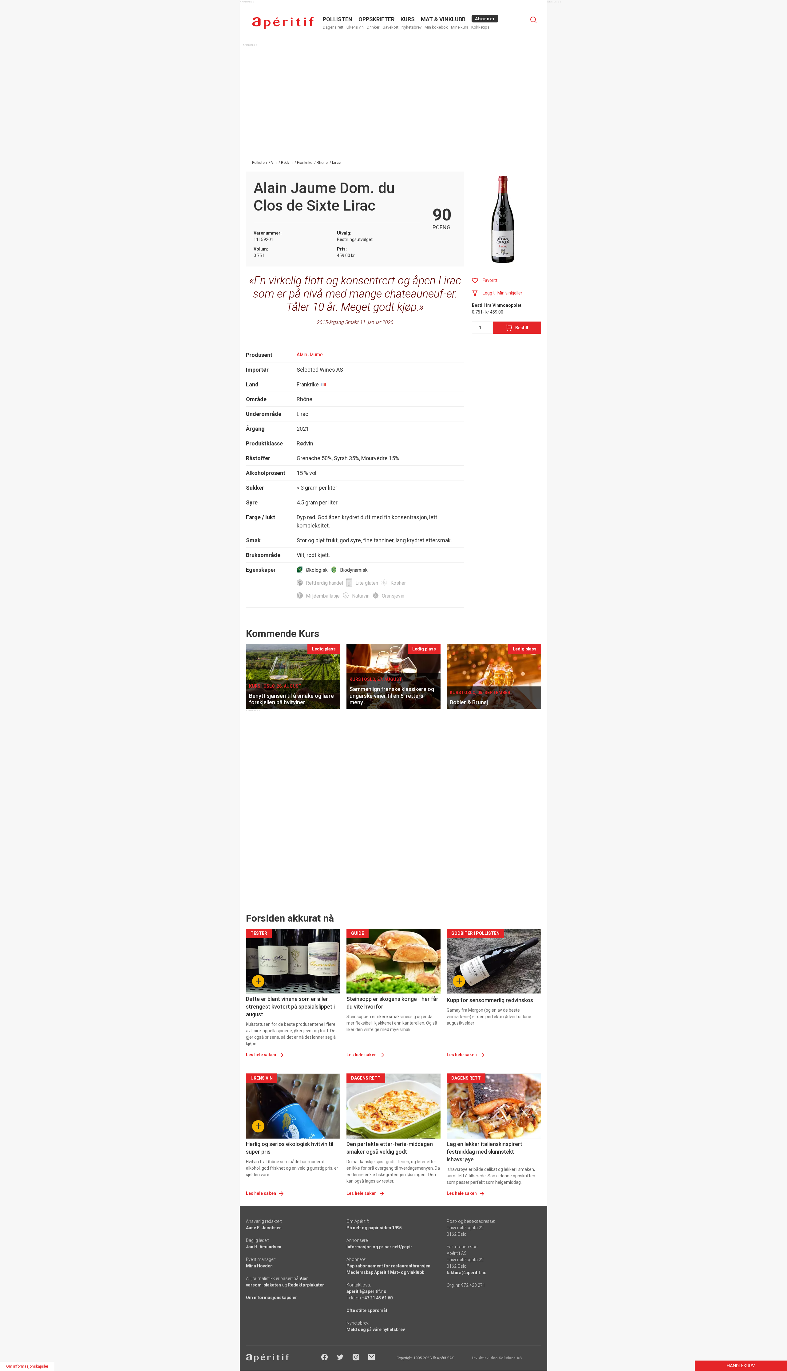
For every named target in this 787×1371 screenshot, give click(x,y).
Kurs (408, 19)
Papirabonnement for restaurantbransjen (388, 1265)
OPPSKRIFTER (376, 19)
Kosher (398, 583)
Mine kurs (459, 27)
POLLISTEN (337, 19)
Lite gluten (366, 583)
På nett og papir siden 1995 (374, 1227)
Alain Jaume (310, 355)
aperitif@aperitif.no (366, 1291)
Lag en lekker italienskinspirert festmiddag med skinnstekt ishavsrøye (484, 1152)
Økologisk (317, 570)
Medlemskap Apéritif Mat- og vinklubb (385, 1272)
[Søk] (533, 20)
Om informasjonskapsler (271, 1297)
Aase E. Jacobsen (264, 1227)
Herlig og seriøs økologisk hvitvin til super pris (289, 1148)
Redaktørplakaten (306, 1284)
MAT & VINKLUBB (443, 19)
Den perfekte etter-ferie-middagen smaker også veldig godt (389, 1148)
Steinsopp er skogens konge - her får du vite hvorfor (392, 1003)
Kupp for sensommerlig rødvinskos (490, 1000)
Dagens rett (333, 27)
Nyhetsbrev (411, 27)
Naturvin (361, 596)
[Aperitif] (283, 23)
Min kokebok (436, 27)
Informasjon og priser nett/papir (379, 1246)
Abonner (485, 18)
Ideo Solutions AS (505, 1358)
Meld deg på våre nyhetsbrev (375, 1329)
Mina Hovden (259, 1265)
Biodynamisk (354, 570)
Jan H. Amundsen (263, 1246)
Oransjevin (393, 596)
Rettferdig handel (324, 583)
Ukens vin (355, 27)
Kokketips (480, 27)
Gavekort (390, 27)
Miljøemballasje (323, 596)
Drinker (373, 27)
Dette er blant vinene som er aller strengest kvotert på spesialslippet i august (290, 1006)
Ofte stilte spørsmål (366, 1310)
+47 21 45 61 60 (377, 1297)
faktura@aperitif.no (467, 1272)
